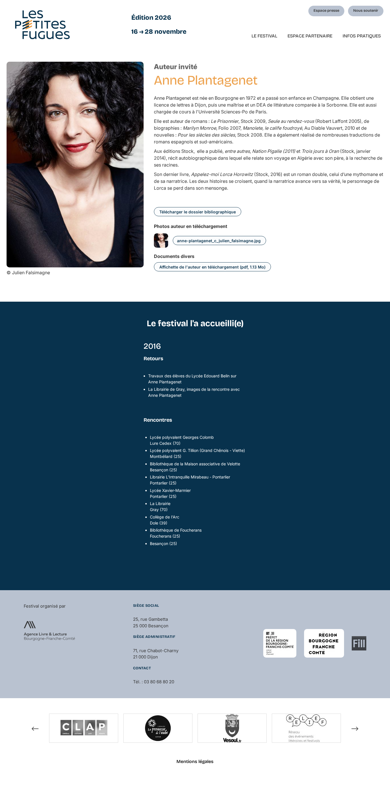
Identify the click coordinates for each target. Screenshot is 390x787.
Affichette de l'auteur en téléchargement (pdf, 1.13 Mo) (212, 267)
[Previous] (35, 729)
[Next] (355, 729)
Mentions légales (195, 761)
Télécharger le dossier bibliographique (197, 211)
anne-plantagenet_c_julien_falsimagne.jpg (219, 240)
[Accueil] (42, 24)
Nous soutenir (365, 10)
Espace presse (326, 10)
